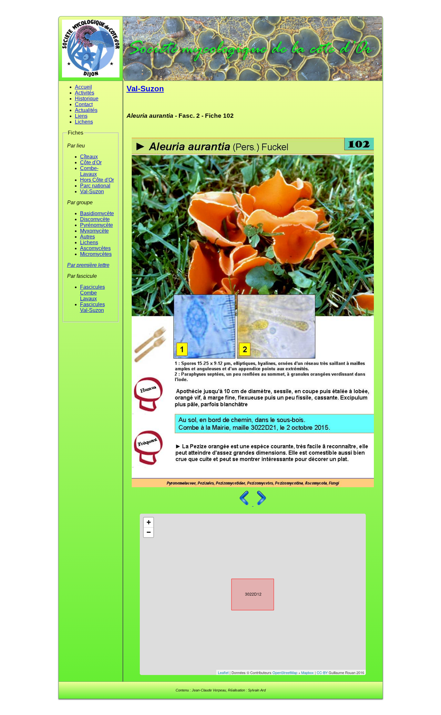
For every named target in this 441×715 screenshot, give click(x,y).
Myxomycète (94, 231)
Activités (84, 93)
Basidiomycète (97, 213)
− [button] (149, 532)
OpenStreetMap (284, 672)
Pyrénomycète (96, 225)
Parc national (95, 185)
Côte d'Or (91, 162)
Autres (87, 236)
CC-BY (322, 672)
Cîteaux (89, 156)
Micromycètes (96, 254)
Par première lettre (88, 265)
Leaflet (223, 672)
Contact (84, 104)
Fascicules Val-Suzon (92, 307)
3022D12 (247, 593)
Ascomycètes (95, 248)
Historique (86, 98)
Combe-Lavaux (89, 171)
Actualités (86, 110)
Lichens (84, 122)
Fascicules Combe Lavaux (92, 292)
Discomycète (95, 219)
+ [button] (149, 522)
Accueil (83, 87)
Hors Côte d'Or (97, 180)
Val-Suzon (92, 191)
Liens (81, 116)
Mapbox (307, 672)
